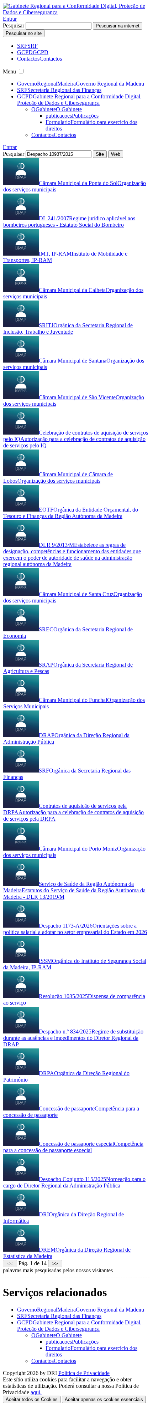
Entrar (10, 19)
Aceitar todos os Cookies (32, 1399)
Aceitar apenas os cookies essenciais (104, 1399)
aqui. (36, 1392)
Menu (9, 71)
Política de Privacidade (84, 1373)
